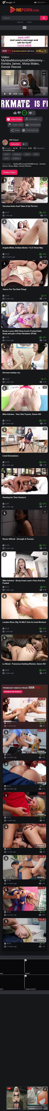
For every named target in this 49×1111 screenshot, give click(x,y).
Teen (27, 154)
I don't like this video (19, 112)
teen (6, 158)
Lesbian (17, 154)
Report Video (17, 125)
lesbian (16, 158)
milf (36, 154)
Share (17, 130)
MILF (7, 154)
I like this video (15, 112)
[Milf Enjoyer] (5, 142)
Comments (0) (32, 130)
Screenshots (35, 125)
